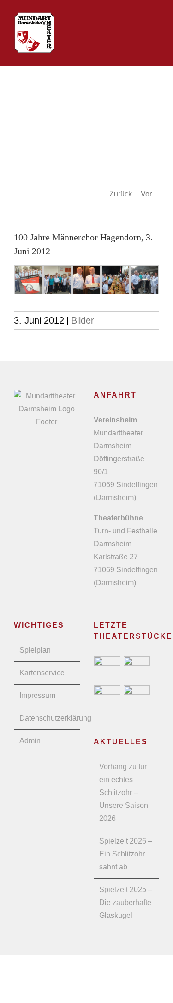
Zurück (120, 194)
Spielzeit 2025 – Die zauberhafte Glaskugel (125, 902)
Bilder (82, 320)
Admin (30, 741)
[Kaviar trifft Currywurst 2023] (137, 698)
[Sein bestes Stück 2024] (107, 698)
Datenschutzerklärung (47, 718)
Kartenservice (42, 673)
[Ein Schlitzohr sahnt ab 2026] (107, 669)
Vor (146, 194)
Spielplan (35, 650)
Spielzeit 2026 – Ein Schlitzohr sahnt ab (125, 854)
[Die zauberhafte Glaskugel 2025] (137, 669)
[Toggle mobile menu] (155, 26)
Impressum (37, 695)
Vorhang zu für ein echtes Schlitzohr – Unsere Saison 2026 (123, 792)
